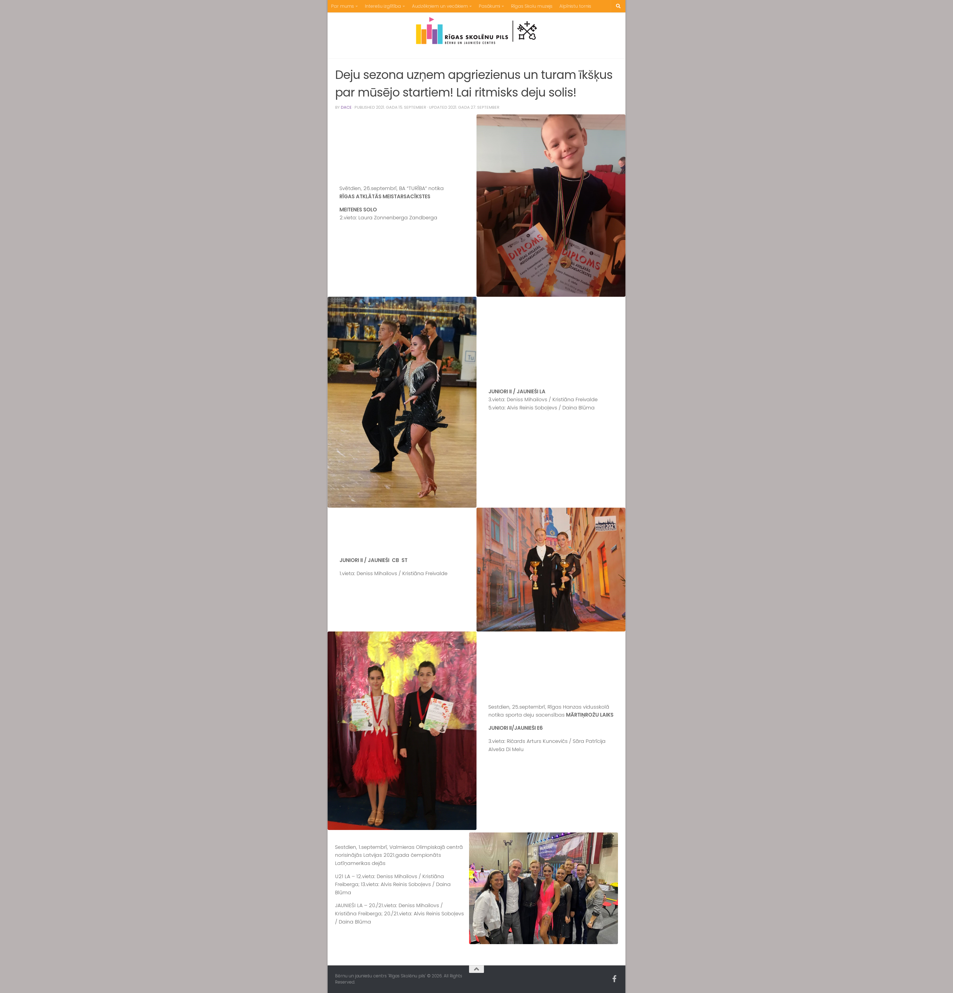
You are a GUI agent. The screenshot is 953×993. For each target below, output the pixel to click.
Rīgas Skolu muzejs (531, 6)
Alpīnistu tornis (575, 6)
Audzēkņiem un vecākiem (440, 6)
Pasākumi (489, 6)
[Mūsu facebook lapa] (614, 978)
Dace (346, 107)
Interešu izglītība (383, 6)
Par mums (342, 6)
